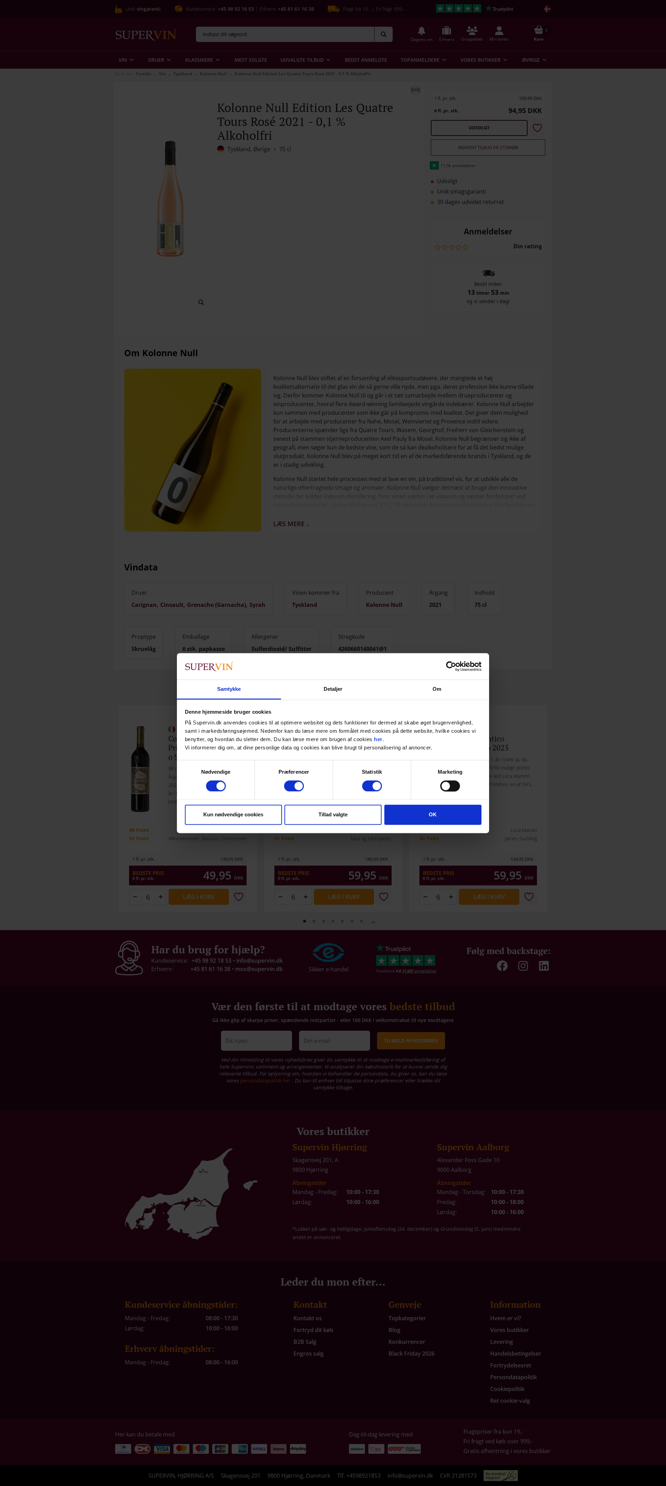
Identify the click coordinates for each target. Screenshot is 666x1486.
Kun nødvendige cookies (233, 815)
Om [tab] (437, 689)
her (378, 739)
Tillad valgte (333, 815)
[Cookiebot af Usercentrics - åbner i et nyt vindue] (451, 666)
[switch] (294, 785)
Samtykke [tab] (229, 689)
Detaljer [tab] (333, 689)
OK (433, 815)
